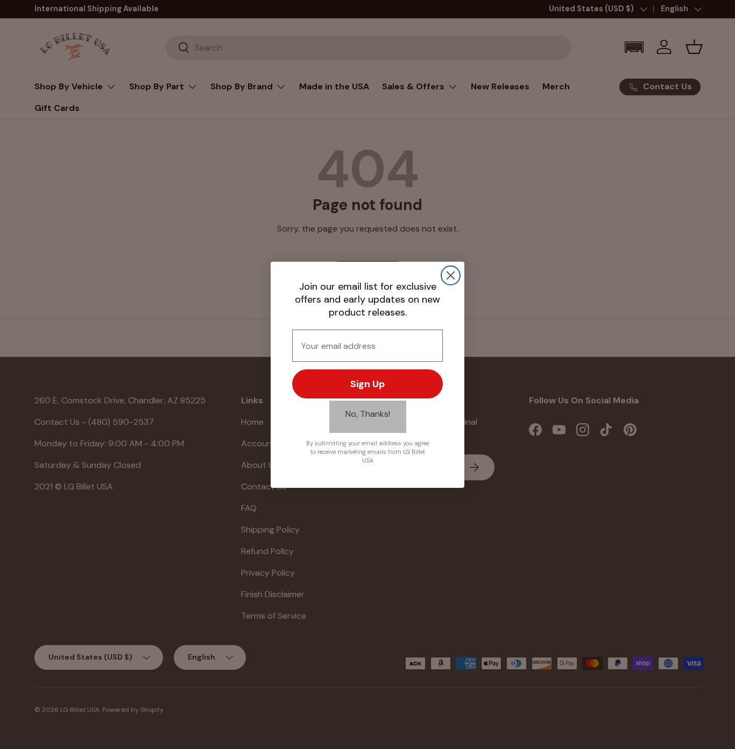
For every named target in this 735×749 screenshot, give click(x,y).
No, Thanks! (367, 413)
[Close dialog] (450, 275)
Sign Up (367, 383)
